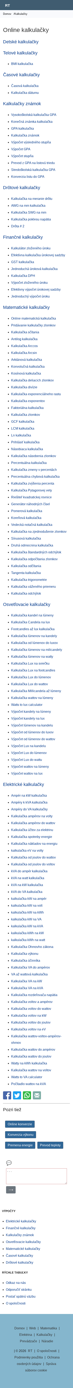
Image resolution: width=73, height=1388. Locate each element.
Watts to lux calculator (26, 704)
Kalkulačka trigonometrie (29, 579)
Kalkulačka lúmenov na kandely (34, 636)
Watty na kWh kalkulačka (29, 1063)
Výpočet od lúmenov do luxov (32, 732)
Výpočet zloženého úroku (29, 282)
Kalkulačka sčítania (25, 332)
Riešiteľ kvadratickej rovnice (31, 497)
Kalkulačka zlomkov (25, 414)
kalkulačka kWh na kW (27, 933)
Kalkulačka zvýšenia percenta (32, 483)
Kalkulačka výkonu (24, 953)
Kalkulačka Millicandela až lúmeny (36, 691)
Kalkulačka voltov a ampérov (32, 1002)
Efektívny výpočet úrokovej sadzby (36, 289)
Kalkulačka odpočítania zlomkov (34, 559)
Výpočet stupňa (22, 156)
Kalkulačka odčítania (26, 566)
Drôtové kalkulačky (21, 187)
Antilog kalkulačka (24, 339)
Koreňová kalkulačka (26, 518)
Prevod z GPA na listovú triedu (33, 163)
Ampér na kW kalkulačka (29, 795)
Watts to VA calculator (26, 1077)
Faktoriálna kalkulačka (27, 408)
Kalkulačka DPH (23, 275)
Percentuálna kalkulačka (29, 463)
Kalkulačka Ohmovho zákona (32, 947)
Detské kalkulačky (21, 41)
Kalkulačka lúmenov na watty (32, 656)
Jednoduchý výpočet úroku (30, 296)
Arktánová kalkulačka (26, 359)
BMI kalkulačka (22, 64)
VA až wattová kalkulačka (29, 974)
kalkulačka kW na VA (26, 919)
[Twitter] (17, 1098)
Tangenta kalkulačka (26, 573)
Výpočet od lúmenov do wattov (33, 739)
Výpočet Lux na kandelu (28, 746)
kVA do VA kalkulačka (26, 892)
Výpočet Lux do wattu (26, 759)
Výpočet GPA (20, 149)
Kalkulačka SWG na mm (28, 212)
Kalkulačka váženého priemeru (33, 586)
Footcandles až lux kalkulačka (33, 629)
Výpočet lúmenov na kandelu (32, 725)
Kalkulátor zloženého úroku (30, 248)
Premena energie (20, 1145)
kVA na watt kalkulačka (27, 878)
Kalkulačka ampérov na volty (32, 816)
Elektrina (25, 1334)
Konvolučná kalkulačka (28, 366)
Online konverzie (20, 1124)
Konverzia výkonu (20, 1134)
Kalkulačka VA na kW (26, 981)
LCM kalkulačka (22, 428)
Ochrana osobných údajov (38, 1361)
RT (7, 5)
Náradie (47, 1341)
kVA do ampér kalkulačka (29, 871)
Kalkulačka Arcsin (24, 353)
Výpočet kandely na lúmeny (31, 711)
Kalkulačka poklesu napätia (31, 219)
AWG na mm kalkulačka (28, 205)
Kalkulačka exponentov (28, 401)
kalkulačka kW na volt (26, 905)
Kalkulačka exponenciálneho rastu (36, 394)
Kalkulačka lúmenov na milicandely (36, 649)
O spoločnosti (16, 1303)
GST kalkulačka (22, 262)
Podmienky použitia (28, 1357)
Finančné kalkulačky (23, 237)
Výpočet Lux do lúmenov (29, 753)
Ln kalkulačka (21, 435)
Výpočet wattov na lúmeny (30, 766)
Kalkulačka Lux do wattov (29, 684)
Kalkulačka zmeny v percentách (34, 469)
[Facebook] (7, 1098)
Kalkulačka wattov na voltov (31, 1070)
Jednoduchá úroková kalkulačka (34, 269)
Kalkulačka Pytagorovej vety (31, 490)
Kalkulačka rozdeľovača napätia (34, 995)
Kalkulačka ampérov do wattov (33, 823)
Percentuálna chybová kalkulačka (35, 476)
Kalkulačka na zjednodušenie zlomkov (39, 531)
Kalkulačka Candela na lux (30, 622)
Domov (7, 13)
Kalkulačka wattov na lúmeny (32, 698)
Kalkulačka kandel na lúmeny (32, 615)
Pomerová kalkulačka (26, 511)
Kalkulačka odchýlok (26, 593)
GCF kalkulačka (22, 421)
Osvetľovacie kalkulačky (26, 604)
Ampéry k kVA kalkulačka (29, 802)
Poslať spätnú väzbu (20, 1296)
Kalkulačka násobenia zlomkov (33, 456)
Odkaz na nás (16, 1282)
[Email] (37, 1098)
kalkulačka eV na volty (27, 850)
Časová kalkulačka (25, 86)
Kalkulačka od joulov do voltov (33, 864)
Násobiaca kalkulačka (27, 449)
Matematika (48, 1328)
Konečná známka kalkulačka (32, 121)
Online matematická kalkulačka (33, 318)
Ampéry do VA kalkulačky (29, 809)
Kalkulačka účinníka (25, 960)
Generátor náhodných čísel (30, 504)
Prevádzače (28, 1341)
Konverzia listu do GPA (27, 176)
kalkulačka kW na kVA (27, 926)
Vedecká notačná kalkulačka (31, 524)
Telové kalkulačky (20, 52)
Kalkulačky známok (22, 103)
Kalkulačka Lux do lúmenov (31, 677)
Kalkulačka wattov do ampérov (33, 1049)
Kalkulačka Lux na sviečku (30, 663)
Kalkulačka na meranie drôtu (31, 198)
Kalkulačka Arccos (24, 346)
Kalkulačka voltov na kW (28, 1015)
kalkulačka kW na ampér (28, 898)
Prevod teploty (50, 1145)
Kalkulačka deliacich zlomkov (32, 380)
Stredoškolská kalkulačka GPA (33, 170)
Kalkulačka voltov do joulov (30, 1022)
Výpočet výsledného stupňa (31, 142)
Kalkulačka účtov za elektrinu (32, 830)
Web (32, 1328)
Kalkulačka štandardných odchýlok (36, 552)
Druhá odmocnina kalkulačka (32, 545)
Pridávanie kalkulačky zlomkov (33, 325)
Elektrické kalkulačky (23, 784)
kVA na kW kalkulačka (27, 885)
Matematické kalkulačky (26, 307)
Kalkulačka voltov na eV (28, 1029)
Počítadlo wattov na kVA (28, 1084)
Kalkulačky (44, 1334)
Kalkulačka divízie (24, 387)
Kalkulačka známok (25, 135)
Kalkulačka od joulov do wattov (33, 857)
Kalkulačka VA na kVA (27, 988)
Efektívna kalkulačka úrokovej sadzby (38, 255)
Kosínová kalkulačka (26, 373)
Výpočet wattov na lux (27, 773)
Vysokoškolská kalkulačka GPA (33, 114)
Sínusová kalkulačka (26, 538)
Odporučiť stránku (19, 1289)
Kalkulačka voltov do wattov (31, 1008)
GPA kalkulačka (22, 128)
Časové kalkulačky (21, 74)
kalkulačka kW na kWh (27, 912)
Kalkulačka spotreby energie (31, 837)
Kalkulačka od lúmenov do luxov (34, 643)
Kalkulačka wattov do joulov (31, 1056)
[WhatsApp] (27, 1098)
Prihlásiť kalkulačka (25, 442)
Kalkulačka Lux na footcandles (33, 670)
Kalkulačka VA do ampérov (30, 967)
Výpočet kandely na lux (28, 718)
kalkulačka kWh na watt (28, 940)
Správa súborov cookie (40, 1367)
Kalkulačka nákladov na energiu (34, 843)
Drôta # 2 (17, 226)
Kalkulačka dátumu (25, 92)
